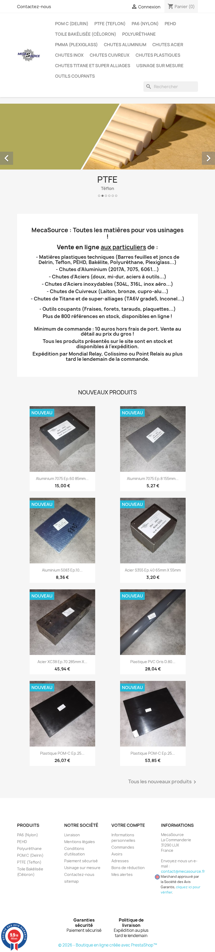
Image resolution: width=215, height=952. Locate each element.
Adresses (120, 860)
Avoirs (116, 853)
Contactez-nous (34, 6)
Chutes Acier (167, 44)
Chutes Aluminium (125, 44)
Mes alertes (122, 874)
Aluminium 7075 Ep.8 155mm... (153, 478)
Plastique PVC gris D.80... (152, 661)
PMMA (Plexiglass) (76, 44)
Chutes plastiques (158, 55)
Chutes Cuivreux (110, 55)
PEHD (170, 24)
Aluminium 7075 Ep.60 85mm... (62, 478)
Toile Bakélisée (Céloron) (85, 34)
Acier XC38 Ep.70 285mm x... (62, 661)
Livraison (72, 834)
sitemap (71, 881)
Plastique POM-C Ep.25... (62, 753)
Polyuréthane (139, 34)
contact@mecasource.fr (183, 871)
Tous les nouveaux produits (163, 782)
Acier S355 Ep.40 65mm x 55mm (153, 570)
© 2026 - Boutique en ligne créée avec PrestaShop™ (107, 945)
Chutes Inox (69, 55)
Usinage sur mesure (160, 65)
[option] (107, 152)
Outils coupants (75, 76)
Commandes (122, 847)
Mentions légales (79, 841)
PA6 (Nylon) (145, 24)
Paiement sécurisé (81, 860)
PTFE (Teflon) (110, 24)
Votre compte (128, 825)
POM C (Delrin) (71, 24)
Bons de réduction (128, 867)
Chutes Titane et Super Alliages (92, 65)
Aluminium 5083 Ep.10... (62, 570)
